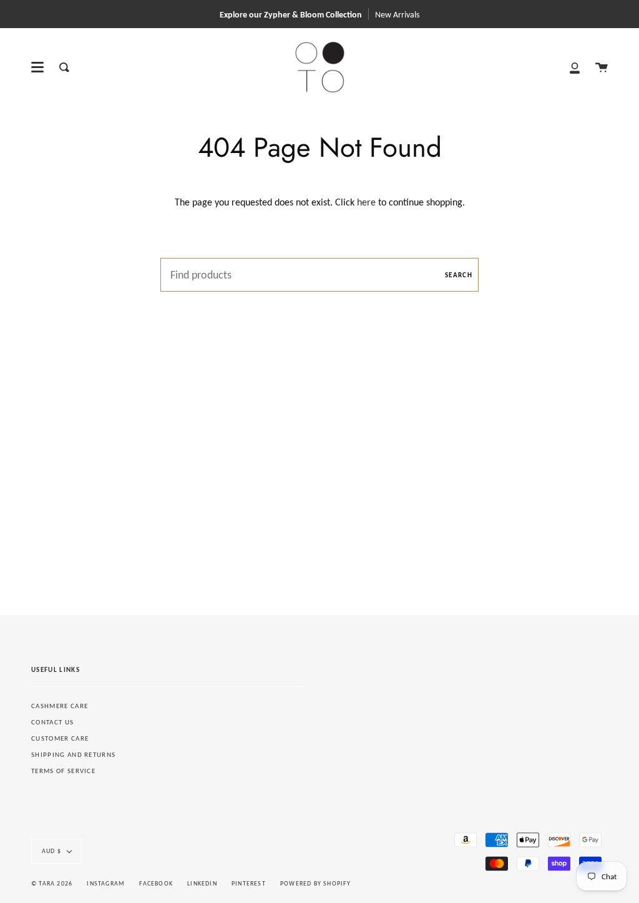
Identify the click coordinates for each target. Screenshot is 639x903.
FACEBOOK (156, 883)
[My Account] (574, 67)
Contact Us (52, 722)
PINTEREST (249, 883)
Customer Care (60, 738)
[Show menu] (37, 67)
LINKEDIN (202, 883)
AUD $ (51, 851)
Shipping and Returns (73, 755)
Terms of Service (63, 771)
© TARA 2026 (51, 883)
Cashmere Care (59, 706)
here (366, 202)
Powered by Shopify (315, 883)
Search (458, 275)
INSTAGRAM (106, 883)
